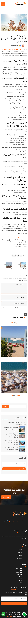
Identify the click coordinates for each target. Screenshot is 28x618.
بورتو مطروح (19, 568)
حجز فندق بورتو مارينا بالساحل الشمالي (15, 237)
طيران (20, 582)
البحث (5, 406)
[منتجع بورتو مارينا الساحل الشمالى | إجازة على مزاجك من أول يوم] (22, 435)
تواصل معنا (19, 558)
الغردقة (20, 576)
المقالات (20, 555)
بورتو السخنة (19, 572)
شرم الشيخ (19, 574)
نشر (25, 314)
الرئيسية (20, 549)
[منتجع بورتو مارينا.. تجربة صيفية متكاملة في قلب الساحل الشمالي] (22, 429)
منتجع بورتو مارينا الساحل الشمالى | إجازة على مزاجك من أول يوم (11, 436)
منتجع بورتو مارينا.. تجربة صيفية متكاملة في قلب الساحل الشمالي (11, 429)
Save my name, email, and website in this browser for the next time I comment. (15, 309)
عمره (20, 580)
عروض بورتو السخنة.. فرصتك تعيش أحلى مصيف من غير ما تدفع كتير (11, 442)
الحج (21, 578)
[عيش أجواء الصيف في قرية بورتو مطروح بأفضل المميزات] (22, 449)
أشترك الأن (21, 469)
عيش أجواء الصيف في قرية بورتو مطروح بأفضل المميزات (10, 448)
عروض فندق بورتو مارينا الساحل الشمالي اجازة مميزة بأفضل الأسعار (15, 423)
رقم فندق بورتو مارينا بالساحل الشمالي (11, 49)
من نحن (20, 552)
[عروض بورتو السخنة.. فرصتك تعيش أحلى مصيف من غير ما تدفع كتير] (22, 442)
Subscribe (23, 604)
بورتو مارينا (19, 570)
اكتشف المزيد (6, 497)
